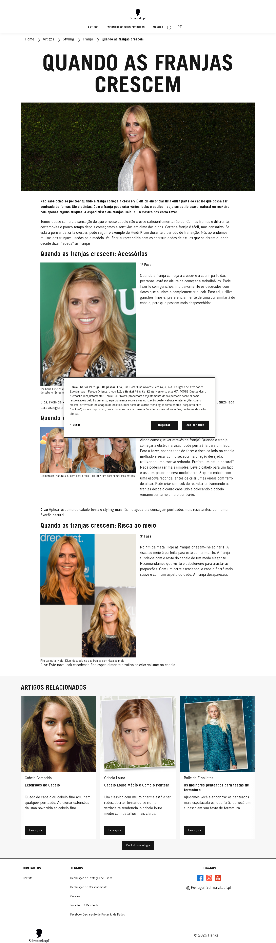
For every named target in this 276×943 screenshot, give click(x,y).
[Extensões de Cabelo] (58, 768)
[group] (138, 768)
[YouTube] (218, 878)
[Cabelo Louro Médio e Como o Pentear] (138, 768)
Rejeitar (164, 425)
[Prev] (23, 768)
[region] (139, 407)
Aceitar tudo (195, 425)
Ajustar (75, 425)
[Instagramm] (209, 878)
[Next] (253, 768)
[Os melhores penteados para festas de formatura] (217, 768)
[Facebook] (200, 878)
